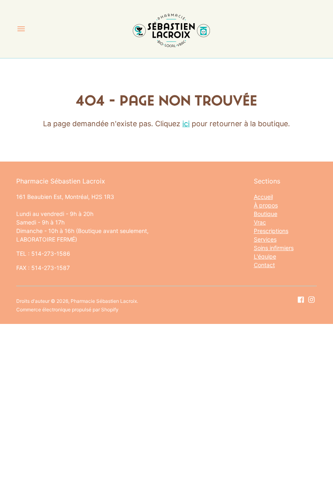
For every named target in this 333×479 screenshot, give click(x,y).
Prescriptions (271, 230)
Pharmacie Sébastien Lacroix (104, 301)
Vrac (260, 222)
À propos (266, 205)
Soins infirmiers (274, 247)
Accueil (263, 196)
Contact (264, 264)
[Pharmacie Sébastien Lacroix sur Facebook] (301, 299)
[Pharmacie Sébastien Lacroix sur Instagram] (311, 299)
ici (186, 123)
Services (265, 239)
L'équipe (265, 256)
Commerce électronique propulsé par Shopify (67, 309)
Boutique (265, 213)
